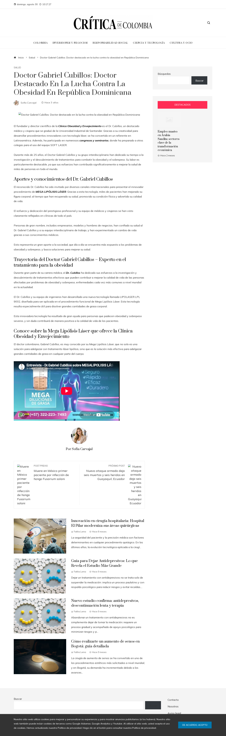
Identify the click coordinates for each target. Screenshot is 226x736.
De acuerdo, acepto (194, 724)
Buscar (199, 80)
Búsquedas (164, 73)
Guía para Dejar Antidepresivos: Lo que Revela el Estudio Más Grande (104, 563)
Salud (17, 67)
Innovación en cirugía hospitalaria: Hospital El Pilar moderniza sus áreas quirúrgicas (107, 523)
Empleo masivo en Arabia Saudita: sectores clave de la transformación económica (169, 141)
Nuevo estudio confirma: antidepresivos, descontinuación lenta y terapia (105, 603)
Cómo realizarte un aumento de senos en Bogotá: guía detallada (105, 644)
